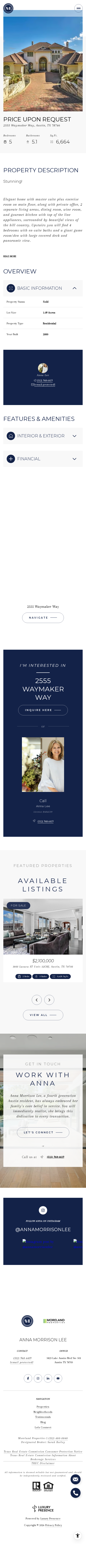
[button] (43, 1132)
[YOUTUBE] (58, 1378)
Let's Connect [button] (43, 1427)
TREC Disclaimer (43, 1463)
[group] (46, 1269)
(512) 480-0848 (58, 1438)
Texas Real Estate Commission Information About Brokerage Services (43, 1457)
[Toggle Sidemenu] (78, 8)
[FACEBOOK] (28, 1378)
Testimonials (43, 1416)
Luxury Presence (50, 1518)
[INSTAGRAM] (38, 1378)
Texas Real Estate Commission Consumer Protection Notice (43, 1451)
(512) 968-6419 (45, 380)
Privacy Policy (53, 1525)
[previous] (37, 1000)
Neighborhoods (43, 1411)
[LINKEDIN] (48, 1378)
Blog (43, 1422)
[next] (49, 1000)
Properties (43, 1406)
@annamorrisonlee (43, 1229)
